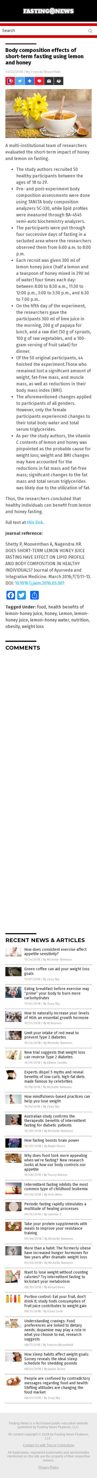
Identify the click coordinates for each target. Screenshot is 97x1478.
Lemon (65, 613)
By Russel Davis (54, 1287)
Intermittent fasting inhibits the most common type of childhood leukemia (56, 1186)
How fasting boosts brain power (51, 1140)
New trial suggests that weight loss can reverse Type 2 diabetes (54, 1054)
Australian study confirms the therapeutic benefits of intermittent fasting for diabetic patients (55, 1121)
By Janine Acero (54, 1369)
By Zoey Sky (51, 979)
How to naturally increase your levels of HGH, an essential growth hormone (56, 1015)
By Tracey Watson (55, 1175)
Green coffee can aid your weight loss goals (56, 971)
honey (50, 613)
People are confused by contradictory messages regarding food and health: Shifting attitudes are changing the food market (57, 1385)
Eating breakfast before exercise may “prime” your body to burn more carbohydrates (56, 993)
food (41, 607)
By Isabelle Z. (53, 1214)
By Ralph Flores (54, 1146)
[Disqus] (48, 722)
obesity (12, 626)
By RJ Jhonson (52, 1023)
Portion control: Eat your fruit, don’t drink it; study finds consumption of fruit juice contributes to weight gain (55, 1301)
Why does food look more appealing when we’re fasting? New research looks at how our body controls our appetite (55, 1162)
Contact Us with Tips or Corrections (48, 1445)
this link (35, 522)
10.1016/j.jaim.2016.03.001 (39, 583)
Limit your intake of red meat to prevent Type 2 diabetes (51, 1035)
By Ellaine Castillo (55, 1062)
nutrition (80, 620)
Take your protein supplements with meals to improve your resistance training (55, 1228)
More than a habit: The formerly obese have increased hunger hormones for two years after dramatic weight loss (57, 1253)
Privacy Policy (48, 1467)
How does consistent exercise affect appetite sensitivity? (55, 951)
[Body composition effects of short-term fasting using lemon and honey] (48, 16)
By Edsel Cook (53, 1311)
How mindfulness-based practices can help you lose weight (57, 1098)
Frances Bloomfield (45, 72)
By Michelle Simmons (57, 959)
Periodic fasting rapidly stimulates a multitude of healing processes (55, 1206)
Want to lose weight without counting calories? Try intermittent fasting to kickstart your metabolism (56, 1277)
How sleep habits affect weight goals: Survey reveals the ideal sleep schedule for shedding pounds (56, 1359)
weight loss (33, 626)
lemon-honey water (49, 620)
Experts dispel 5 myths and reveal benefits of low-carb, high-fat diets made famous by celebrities (54, 1077)
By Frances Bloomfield (58, 1345)
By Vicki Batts (53, 1194)
